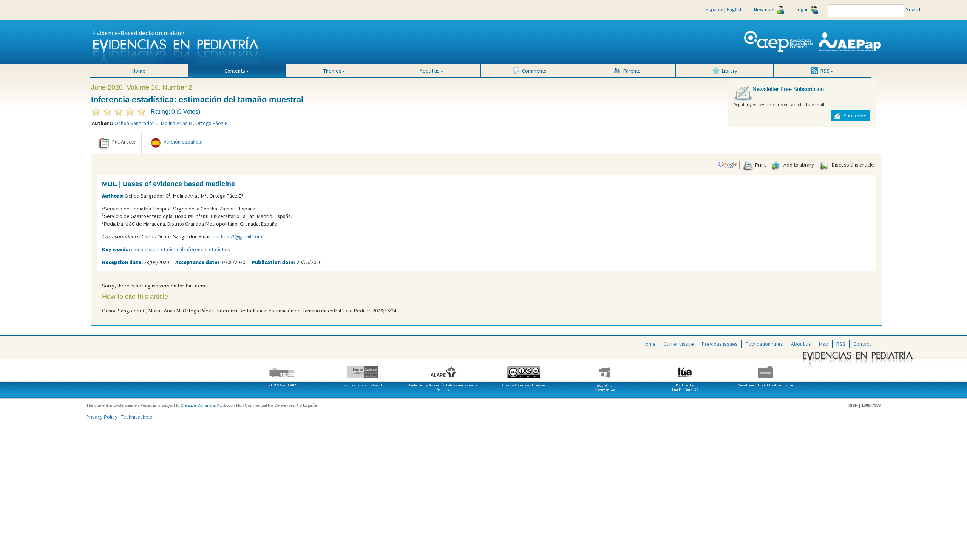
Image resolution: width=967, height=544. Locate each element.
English (735, 9)
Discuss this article (852, 164)
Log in (802, 9)
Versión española (183, 141)
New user (764, 9)
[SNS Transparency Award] (362, 369)
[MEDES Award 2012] (282, 369)
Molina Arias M (177, 123)
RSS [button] (825, 70)
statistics (219, 249)
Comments (534, 70)
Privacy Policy (101, 416)
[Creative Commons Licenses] (523, 369)
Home (138, 70)
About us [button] (430, 70)
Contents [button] (234, 70)
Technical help (137, 416)
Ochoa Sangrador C (136, 123)
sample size (144, 249)
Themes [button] (332, 70)
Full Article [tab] (124, 141)
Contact (862, 343)
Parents (632, 70)
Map (823, 343)
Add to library (798, 164)
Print (760, 164)
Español (714, 9)
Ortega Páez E (211, 123)
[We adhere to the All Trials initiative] (765, 369)
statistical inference (183, 249)
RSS (840, 343)
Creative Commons (198, 405)
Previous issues (720, 343)
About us (801, 343)
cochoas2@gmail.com (237, 236)
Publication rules (764, 343)
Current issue (679, 343)
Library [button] (729, 70)
